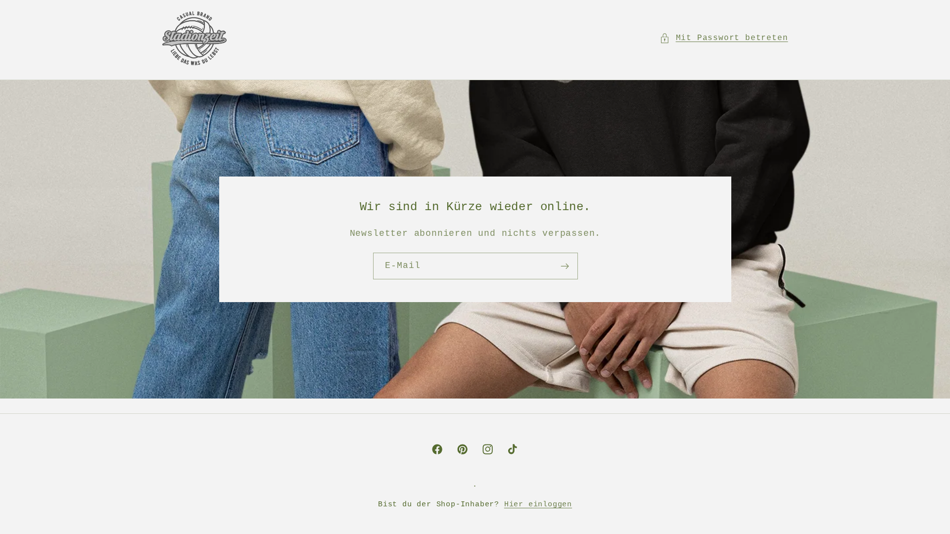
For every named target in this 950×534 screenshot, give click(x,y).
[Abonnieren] (564, 266)
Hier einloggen (538, 504)
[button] (724, 38)
